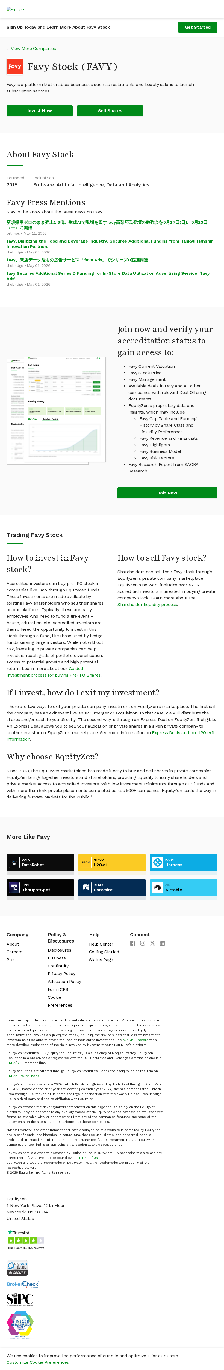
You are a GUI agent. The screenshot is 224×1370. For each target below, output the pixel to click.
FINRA (11, 1063)
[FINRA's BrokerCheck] (23, 1284)
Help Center (101, 944)
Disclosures (59, 950)
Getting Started (104, 951)
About (13, 944)
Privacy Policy (61, 973)
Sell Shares (110, 110)
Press (12, 959)
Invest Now (40, 110)
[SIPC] (20, 1299)
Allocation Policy (64, 981)
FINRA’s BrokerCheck (23, 1076)
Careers (14, 951)
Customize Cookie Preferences (38, 1362)
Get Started (198, 27)
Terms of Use (89, 1158)
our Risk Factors (135, 1040)
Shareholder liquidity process (147, 604)
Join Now (167, 492)
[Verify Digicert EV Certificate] (17, 1267)
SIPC (20, 1063)
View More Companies (33, 48)
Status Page (101, 959)
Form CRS (58, 989)
